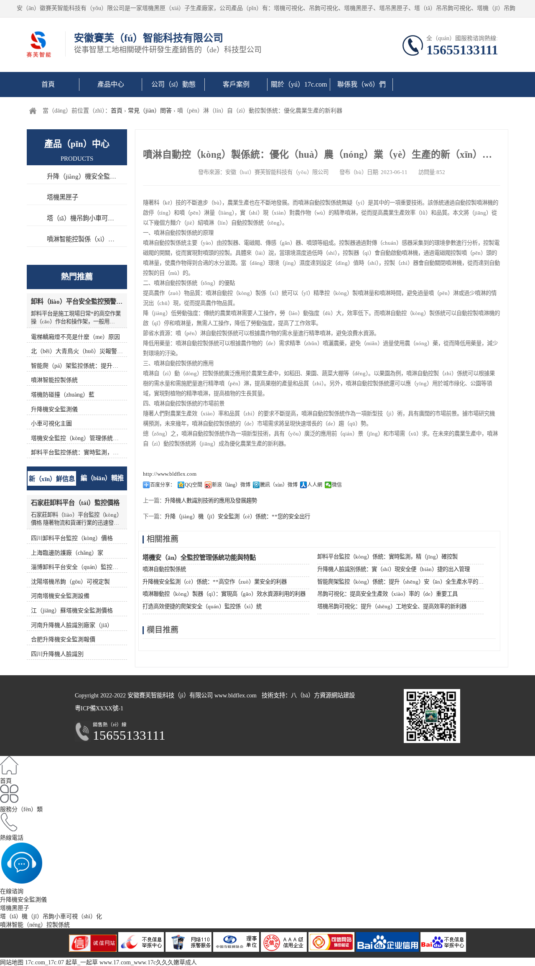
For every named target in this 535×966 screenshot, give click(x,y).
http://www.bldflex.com (169, 474)
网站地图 (11, 962)
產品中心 (110, 84)
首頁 (48, 84)
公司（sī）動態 (173, 84)
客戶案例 (236, 84)
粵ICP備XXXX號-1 (99, 708)
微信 (337, 485)
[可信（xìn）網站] (443, 950)
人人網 (314, 485)
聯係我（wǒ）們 (361, 84)
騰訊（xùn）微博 (279, 485)
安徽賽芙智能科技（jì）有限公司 (170, 695)
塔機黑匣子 (62, 197)
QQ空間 (193, 485)
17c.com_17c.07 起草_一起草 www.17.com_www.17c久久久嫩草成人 (111, 962)
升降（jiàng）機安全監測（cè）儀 (94, 176)
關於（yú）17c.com (299, 84)
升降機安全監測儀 (23, 900)
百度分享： (162, 485)
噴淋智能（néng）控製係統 (35, 925)
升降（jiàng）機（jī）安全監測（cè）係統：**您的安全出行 (237, 516)
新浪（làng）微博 (231, 485)
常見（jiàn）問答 (150, 111)
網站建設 (343, 695)
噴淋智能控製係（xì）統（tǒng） (93, 239)
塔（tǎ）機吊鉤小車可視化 (83, 218)
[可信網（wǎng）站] (332, 950)
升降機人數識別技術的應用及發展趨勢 (211, 500)
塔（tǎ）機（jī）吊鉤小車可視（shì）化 (51, 916)
